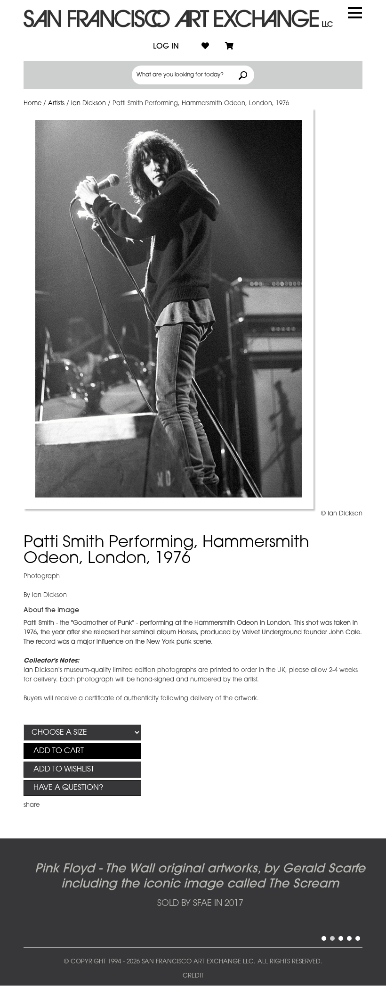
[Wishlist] (205, 46)
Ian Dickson (88, 103)
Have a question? (68, 788)
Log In (166, 46)
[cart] (229, 46)
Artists (56, 103)
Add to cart (58, 751)
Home (32, 103)
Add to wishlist (63, 769)
